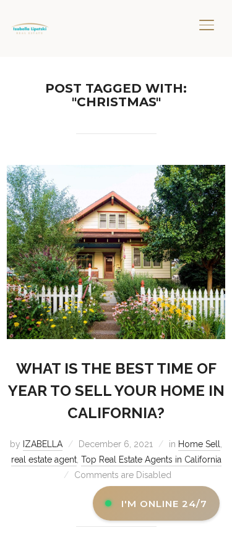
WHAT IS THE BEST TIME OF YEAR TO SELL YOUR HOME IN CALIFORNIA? (116, 390)
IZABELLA (42, 444)
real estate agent (44, 459)
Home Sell (199, 444)
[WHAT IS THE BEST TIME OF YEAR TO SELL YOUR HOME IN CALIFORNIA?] (116, 172)
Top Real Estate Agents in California (151, 459)
